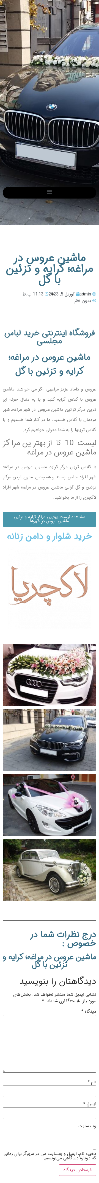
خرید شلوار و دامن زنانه (49, 536)
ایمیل (89, 1104)
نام (92, 1082)
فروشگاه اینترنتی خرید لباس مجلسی (49, 337)
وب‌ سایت (87, 1126)
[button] (49, 191)
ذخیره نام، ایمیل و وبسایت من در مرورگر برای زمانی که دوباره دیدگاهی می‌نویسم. (50, 1156)
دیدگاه (88, 1011)
